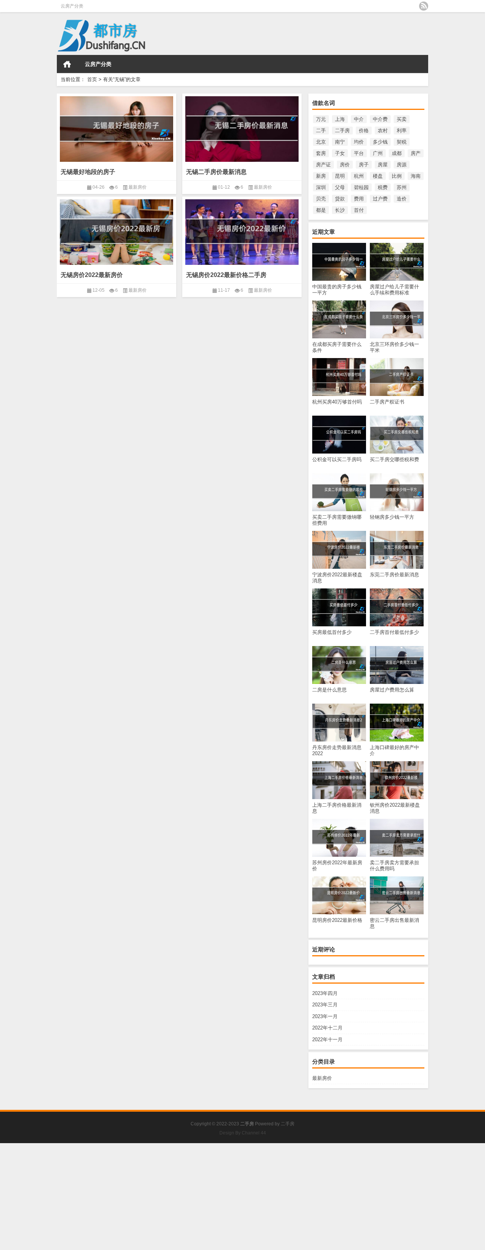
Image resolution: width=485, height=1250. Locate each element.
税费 (383, 187)
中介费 (380, 119)
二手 (321, 130)
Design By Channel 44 (242, 1133)
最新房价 (322, 1078)
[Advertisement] (227, 1196)
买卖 (402, 119)
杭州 (359, 176)
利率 (402, 130)
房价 (345, 164)
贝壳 (321, 199)
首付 (359, 210)
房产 (416, 153)
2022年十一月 (327, 1039)
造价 (402, 199)
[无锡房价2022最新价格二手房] (242, 232)
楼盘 (378, 176)
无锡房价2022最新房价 (92, 275)
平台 (359, 153)
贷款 (340, 199)
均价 (359, 142)
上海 (340, 119)
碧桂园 (361, 187)
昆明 (340, 176)
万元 (321, 119)
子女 (340, 153)
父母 (340, 187)
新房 (321, 176)
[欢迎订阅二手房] (423, 6)
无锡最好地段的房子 (88, 172)
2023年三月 (325, 1005)
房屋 (383, 164)
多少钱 (380, 142)
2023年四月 (325, 993)
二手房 (342, 130)
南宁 (340, 142)
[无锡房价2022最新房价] (116, 232)
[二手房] (104, 17)
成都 (397, 153)
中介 (359, 119)
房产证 (323, 164)
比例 (397, 176)
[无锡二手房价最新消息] (242, 129)
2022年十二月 (327, 1028)
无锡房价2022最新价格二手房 (226, 275)
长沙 (340, 210)
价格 (364, 130)
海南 (416, 176)
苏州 (402, 187)
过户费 (380, 199)
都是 (321, 210)
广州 (378, 153)
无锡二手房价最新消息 (216, 172)
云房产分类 (72, 6)
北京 (321, 142)
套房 (321, 153)
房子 (364, 164)
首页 (67, 64)
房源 (402, 164)
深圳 (321, 187)
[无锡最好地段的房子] (116, 129)
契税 (402, 142)
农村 (383, 130)
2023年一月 (325, 1016)
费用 (359, 199)
